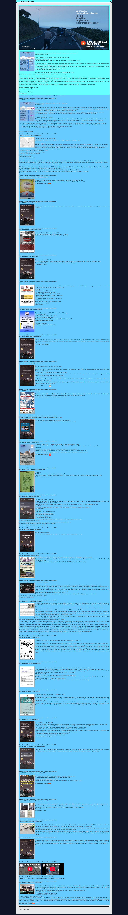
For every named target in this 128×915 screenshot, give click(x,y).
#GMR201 (42, 54)
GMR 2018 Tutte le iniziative (27, 1)
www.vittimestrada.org (75, 633)
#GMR (46, 54)
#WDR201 (37, 54)
